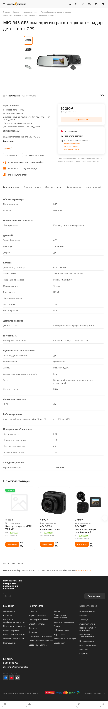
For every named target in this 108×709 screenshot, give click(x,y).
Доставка (33, 632)
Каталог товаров (88, 605)
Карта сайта (59, 634)
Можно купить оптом (17, 175)
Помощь (58, 626)
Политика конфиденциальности (14, 620)
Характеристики (11, 187)
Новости (33, 611)
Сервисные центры (38, 644)
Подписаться (95, 596)
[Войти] (83, 4)
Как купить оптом (72, 149)
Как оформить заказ (38, 619)
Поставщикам (9, 642)
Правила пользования (14, 634)
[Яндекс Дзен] (17, 677)
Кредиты (33, 628)
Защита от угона (87, 623)
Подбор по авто (87, 611)
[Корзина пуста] (103, 4)
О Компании (9, 611)
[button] (104, 518)
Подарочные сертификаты (60, 616)
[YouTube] (11, 677)
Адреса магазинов (37, 615)
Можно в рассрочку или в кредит (23, 168)
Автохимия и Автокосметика (86, 635)
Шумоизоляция (86, 641)
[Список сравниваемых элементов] (89, 4)
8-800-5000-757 (10, 663)
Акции (57, 611)
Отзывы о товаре (54, 187)
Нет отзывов (14, 96)
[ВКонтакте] (5, 677)
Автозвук (83, 619)
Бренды (83, 615)
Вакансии (8, 615)
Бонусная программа (64, 622)
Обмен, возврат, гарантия (41, 640)
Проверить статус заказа (40, 636)
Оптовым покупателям (14, 638)
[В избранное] (101, 94)
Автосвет (83, 649)
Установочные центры (65, 638)
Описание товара (32, 187)
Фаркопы (83, 653)
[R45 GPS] (59, 62)
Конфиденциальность (95, 693)
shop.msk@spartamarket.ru (15, 666)
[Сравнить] (101, 97)
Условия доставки (72, 143)
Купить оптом (74, 187)
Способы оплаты (71, 146)
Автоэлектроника (87, 645)
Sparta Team (59, 642)
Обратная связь (61, 630)
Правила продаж (11, 630)
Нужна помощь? (93, 187)
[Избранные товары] (96, 4)
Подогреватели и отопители (87, 629)
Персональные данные (14, 626)
